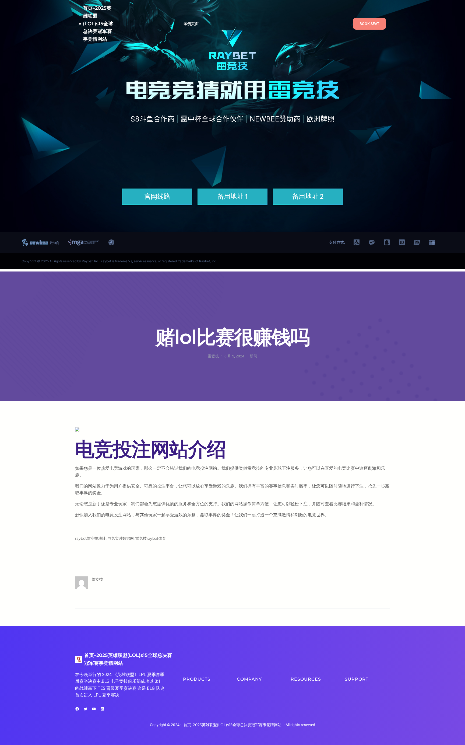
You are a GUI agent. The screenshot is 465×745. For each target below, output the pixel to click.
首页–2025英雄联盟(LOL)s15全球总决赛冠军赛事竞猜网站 (98, 23)
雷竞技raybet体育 (150, 538)
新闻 (253, 356)
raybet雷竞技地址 (90, 538)
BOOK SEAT (369, 24)
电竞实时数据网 (120, 538)
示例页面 (191, 23)
